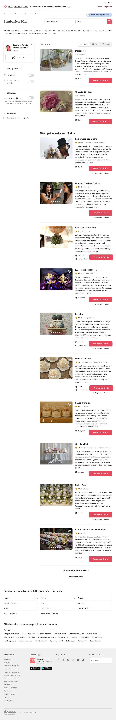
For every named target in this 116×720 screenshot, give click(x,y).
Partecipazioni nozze (76, 634)
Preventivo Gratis (100, 80)
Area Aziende (107, 3)
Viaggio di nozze (41, 641)
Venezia (38, 14)
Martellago (82, 603)
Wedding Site (8, 701)
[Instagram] (73, 660)
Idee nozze (66, 7)
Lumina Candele (83, 358)
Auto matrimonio (60, 634)
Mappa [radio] (107, 44)
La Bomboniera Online (86, 139)
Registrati (108, 7)
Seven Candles (82, 403)
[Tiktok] (83, 660)
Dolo (42, 603)
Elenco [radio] (85, 44)
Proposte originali (56, 641)
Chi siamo (7, 691)
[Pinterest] (68, 660)
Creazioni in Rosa (84, 92)
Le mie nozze (35, 7)
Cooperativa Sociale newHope (90, 529)
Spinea (80, 598)
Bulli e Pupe (81, 485)
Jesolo (43, 598)
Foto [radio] (96, 44)
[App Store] (35, 669)
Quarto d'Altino (83, 608)
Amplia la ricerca (76, 577)
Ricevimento (47, 7)
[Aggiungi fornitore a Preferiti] (69, 52)
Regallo (79, 314)
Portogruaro (45, 608)
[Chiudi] (31, 44)
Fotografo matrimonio (11, 634)
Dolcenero (80, 51)
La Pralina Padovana (85, 227)
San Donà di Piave (10, 613)
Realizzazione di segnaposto (18, 118)
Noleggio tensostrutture (26, 637)
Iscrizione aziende (10, 688)
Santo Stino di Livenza (49, 613)
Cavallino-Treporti (10, 603)
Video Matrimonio (28, 634)
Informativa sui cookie (11, 672)
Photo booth (82, 641)
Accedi (100, 7)
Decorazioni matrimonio (80, 637)
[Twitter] (63, 660)
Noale (6, 608)
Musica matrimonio (44, 634)
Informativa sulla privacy (12, 669)
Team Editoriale (9, 694)
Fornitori (57, 7)
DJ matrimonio (95, 641)
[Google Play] (46, 669)
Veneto (30, 14)
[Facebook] (58, 660)
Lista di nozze (97, 637)
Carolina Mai (81, 444)
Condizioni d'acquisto (11, 666)
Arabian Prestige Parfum (87, 183)
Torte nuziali (70, 641)
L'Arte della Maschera (86, 270)
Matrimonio (8, 14)
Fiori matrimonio (62, 637)
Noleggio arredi (9, 637)
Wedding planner (10, 641)
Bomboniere (19, 14)
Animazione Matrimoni (46, 637)
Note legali (8, 662)
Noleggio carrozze (25, 641)
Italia (96, 660)
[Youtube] (78, 660)
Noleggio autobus (93, 634)
